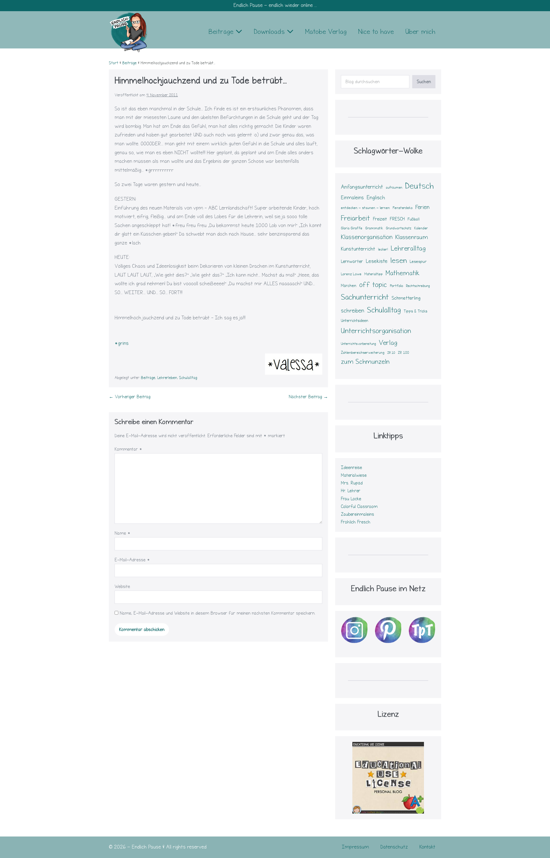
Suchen (424, 81)
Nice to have (376, 32)
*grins (122, 343)
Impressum (355, 847)
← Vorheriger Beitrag (129, 396)
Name (122, 533)
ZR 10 (391, 353)
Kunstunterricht (358, 249)
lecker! (383, 249)
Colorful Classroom (359, 506)
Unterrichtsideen (354, 320)
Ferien (422, 207)
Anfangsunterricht (362, 187)
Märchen (348, 285)
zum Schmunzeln (365, 362)
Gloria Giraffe (351, 228)
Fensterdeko (402, 208)
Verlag (388, 343)
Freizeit (380, 219)
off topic (373, 285)
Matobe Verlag (326, 32)
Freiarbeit (355, 218)
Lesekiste (377, 261)
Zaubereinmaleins (357, 514)
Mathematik (402, 273)
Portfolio (396, 286)
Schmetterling (406, 298)
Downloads (270, 32)
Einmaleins (352, 198)
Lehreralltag (408, 248)
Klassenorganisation (366, 237)
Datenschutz (394, 847)
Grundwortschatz (398, 228)
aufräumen (394, 187)
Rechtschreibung (418, 286)
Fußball (414, 219)
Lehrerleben (167, 378)
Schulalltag (188, 378)
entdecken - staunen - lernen (365, 208)
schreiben (352, 310)
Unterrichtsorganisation (376, 331)
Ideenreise (351, 467)
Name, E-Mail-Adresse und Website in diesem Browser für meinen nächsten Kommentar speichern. (217, 613)
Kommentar (128, 449)
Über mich (420, 32)
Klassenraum (411, 237)
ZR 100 (403, 353)
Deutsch (419, 186)
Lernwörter (352, 261)
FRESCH (397, 219)
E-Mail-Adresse (132, 559)
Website (122, 586)
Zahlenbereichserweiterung (362, 353)
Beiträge (222, 32)
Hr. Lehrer (350, 490)
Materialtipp (373, 274)
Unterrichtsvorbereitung (358, 344)
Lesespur (418, 261)
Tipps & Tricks (415, 311)
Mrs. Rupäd (352, 483)
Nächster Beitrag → (308, 396)
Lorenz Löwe (351, 274)
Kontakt (427, 847)
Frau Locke (351, 498)
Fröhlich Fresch (355, 522)
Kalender (421, 228)
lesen (398, 260)
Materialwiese (354, 475)
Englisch (376, 198)
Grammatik (374, 228)
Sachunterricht (365, 297)
